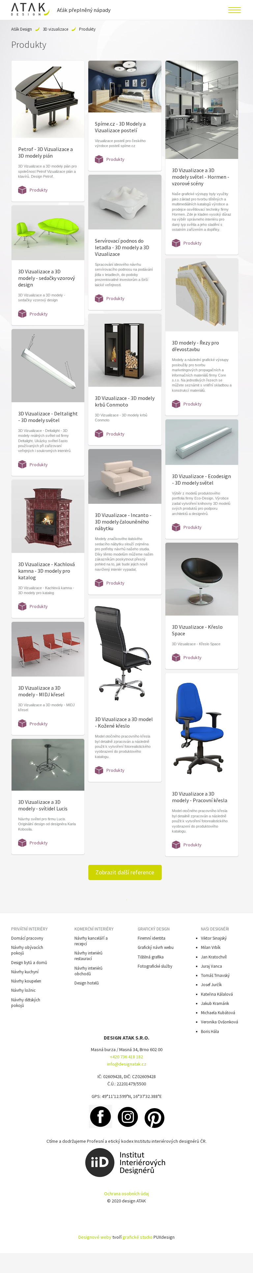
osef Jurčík (212, 984)
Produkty (39, 190)
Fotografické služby (155, 966)
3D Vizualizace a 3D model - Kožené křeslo (124, 722)
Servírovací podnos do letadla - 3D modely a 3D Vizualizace (122, 247)
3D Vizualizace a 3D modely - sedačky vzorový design (46, 278)
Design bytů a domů (29, 962)
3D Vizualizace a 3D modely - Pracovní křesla (199, 796)
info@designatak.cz (126, 1064)
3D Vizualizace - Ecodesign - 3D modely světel (201, 479)
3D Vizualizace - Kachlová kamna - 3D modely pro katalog (46, 571)
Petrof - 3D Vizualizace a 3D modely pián (45, 152)
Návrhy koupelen (26, 981)
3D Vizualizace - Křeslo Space (197, 630)
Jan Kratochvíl (214, 957)
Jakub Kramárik (215, 1003)
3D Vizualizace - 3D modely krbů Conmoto (125, 401)
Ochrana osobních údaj (126, 1194)
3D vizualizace (55, 29)
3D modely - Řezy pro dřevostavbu (195, 345)
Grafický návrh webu (156, 947)
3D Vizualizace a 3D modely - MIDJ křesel (41, 691)
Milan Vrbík (210, 947)
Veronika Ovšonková (219, 1022)
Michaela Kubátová (218, 1012)
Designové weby (94, 1237)
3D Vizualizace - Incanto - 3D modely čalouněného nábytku (123, 521)
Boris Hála (210, 1031)
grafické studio (138, 1237)
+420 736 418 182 (126, 1057)
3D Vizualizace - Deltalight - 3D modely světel (48, 416)
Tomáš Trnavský (215, 975)
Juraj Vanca (211, 966)
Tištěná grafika (151, 957)
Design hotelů (86, 983)
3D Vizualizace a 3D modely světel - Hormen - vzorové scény (200, 177)
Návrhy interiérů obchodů (88, 971)
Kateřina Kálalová (217, 994)
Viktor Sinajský (214, 938)
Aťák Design (21, 29)
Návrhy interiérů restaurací (88, 955)
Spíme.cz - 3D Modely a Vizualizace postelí (120, 127)
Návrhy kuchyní (25, 972)
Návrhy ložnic (23, 990)
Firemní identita (151, 938)
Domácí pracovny (27, 938)
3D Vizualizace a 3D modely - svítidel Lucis (43, 805)
